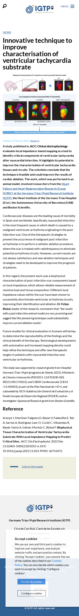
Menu (65, 6)
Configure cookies (31, 593)
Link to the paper (32, 466)
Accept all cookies (31, 581)
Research (34, 140)
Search (5, 6)
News (7, 32)
